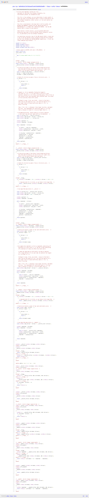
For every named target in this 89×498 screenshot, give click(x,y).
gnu (14, 6)
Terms (15, 496)
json (87, 496)
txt (83, 496)
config (53, 6)
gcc (17, 6)
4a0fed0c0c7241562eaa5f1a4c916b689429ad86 (32, 6)
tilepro (58, 6)
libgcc (48, 6)
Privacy (11, 496)
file (39, 9)
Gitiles (8, 496)
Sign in (86, 2)
